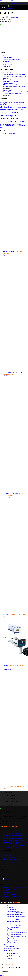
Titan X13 (6, 615)
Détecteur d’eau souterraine (11, 859)
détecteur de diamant (20, 107)
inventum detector (13, 18)
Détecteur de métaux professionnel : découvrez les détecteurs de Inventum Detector (14, 76)
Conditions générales (9, 894)
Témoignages (7, 891)
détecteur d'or (20, 105)
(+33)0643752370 (10, 3)
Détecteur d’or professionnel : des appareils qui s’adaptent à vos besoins (14, 86)
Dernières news (7, 893)
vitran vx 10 (2, 127)
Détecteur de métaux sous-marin (13, 862)
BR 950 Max (6, 666)
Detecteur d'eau (8, 56)
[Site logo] (14, 8)
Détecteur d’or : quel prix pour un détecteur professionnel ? (13, 846)
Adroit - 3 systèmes (9, 251)
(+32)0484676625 (18, 3)
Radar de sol (6, 66)
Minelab (4, 122)
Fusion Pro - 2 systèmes (10, 493)
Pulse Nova (6, 787)
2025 (1, 103)
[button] (15, 792)
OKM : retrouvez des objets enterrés (12, 123)
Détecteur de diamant (9, 857)
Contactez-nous (7, 898)
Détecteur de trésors (9, 864)
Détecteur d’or (7, 855)
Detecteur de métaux (9, 63)
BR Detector (21, 102)
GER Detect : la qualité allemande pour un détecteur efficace (11, 114)
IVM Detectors (23, 119)
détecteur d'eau (11, 105)
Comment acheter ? (15, 888)
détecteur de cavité (7, 107)
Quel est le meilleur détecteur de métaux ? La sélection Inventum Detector (15, 92)
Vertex (23, 125)
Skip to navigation (5, 1)
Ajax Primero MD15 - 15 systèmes (13, 372)
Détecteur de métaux (9, 854)
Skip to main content (17, 1)
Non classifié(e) (7, 64)
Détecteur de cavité (9, 861)
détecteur (3, 105)
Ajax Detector (9, 102)
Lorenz (1, 122)
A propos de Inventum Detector (12, 896)
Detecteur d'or (7, 57)
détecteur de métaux (9, 109)
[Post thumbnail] (9, 73)
